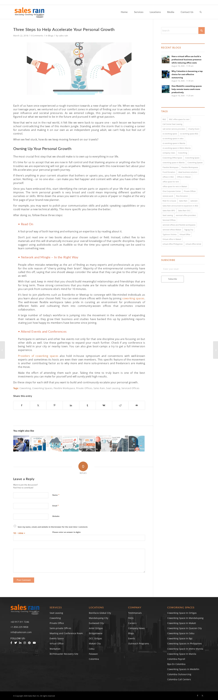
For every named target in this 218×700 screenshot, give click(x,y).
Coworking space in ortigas (182, 612)
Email (55, 505)
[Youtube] (34, 643)
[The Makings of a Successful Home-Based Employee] (215, 350)
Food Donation (169, 172)
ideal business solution (187, 172)
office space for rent (171, 181)
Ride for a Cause (169, 201)
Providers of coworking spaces (38, 356)
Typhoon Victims (170, 234)
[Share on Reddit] (120, 405)
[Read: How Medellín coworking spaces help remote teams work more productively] (165, 89)
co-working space (170, 133)
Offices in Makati (184, 177)
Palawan (93, 653)
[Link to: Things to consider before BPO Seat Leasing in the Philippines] (21, 444)
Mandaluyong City (98, 618)
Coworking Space (192, 158)
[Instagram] (25, 643)
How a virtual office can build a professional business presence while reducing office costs (186, 59)
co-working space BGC (189, 133)
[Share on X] (38, 405)
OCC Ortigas (95, 638)
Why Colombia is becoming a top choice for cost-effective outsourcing (187, 74)
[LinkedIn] (20, 643)
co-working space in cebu (173, 138)
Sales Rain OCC (184, 210)
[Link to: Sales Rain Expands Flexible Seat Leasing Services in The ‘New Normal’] (120, 444)
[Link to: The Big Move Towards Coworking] (38, 444)
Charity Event (193, 129)
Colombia (94, 658)
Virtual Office (185, 234)
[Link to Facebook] (197, 695)
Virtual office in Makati (172, 239)
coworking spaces (133, 298)
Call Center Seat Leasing (172, 124)
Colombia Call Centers (179, 679)
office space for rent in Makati (175, 186)
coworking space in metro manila (185, 648)
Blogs (50, 35)
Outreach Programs (138, 643)
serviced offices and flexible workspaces (179, 225)
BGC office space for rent (179, 119)
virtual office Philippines (173, 244)
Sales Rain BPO (169, 210)
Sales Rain (99, 388)
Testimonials (135, 612)
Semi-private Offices (60, 628)
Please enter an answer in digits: (66, 532)
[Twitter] (15, 643)
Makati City (95, 643)
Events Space (57, 638)
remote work (168, 196)
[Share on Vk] (104, 405)
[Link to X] (202, 695)
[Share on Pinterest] (54, 405)
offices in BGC (168, 177)
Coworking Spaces (42, 388)
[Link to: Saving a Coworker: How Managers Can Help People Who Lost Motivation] (71, 444)
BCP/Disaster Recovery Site (64, 653)
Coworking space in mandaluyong (185, 618)
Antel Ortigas (96, 628)
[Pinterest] (29, 643)
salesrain (194, 201)
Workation (55, 648)
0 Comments (37, 35)
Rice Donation (182, 196)
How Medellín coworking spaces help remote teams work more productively (187, 89)
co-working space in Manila (174, 143)
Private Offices (84, 388)
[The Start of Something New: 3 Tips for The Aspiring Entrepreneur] (2, 350)
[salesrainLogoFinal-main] (29, 12)
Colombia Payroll (176, 658)
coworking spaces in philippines (184, 643)
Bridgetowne (95, 633)
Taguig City (188, 229)
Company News (136, 628)
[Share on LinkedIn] (71, 405)
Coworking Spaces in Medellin (183, 669)
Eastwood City (96, 623)
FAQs (131, 618)
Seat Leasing (113, 388)
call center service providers (174, 129)
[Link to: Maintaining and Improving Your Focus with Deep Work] (137, 444)
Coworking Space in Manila (181, 653)
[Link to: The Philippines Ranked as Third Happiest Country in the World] (54, 444)
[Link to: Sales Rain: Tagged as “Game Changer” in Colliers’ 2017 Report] (87, 444)
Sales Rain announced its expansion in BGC (180, 205)
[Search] (200, 12)
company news (169, 153)
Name (55, 494)
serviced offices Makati (172, 229)
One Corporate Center (172, 191)
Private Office (57, 623)
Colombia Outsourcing (179, 674)
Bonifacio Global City (100, 612)
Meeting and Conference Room (66, 633)
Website (56, 516)
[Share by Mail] (137, 405)
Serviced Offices (130, 388)
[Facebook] (11, 643)
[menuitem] (124, 12)
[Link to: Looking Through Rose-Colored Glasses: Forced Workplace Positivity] (104, 444)
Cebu (91, 648)
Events (131, 638)
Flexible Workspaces (189, 167)
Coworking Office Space (172, 158)
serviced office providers (186, 215)
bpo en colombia (176, 664)
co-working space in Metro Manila (177, 148)
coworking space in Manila (173, 162)
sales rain (63, 35)
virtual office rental (193, 244)
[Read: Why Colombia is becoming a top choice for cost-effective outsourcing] (165, 74)
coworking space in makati (181, 623)
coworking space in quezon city (184, 628)
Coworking (25, 388)
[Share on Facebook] (21, 405)
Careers (132, 623)
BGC (164, 119)
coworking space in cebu (180, 633)
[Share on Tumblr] (87, 405)
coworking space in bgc (180, 638)
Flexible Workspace (64, 388)
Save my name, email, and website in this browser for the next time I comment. (53, 527)
